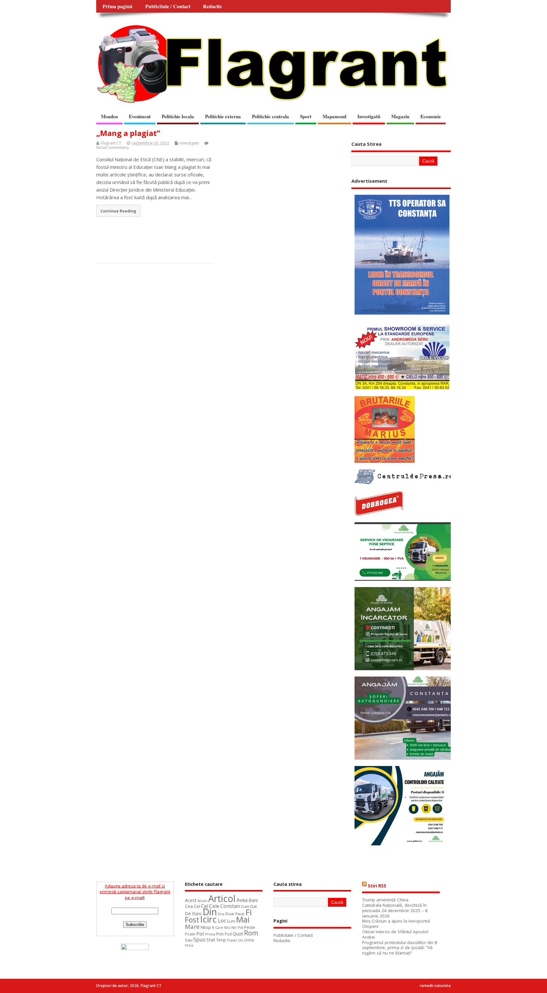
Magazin (400, 116)
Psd (228, 934)
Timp (221, 940)
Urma (249, 940)
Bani (253, 900)
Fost (192, 920)
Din (210, 911)
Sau (188, 940)
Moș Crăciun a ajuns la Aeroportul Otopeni (396, 923)
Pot (200, 933)
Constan (230, 906)
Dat (253, 906)
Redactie (212, 6)
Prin (220, 934)
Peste (249, 927)
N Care (217, 927)
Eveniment (140, 116)
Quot (238, 934)
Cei (197, 906)
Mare (192, 926)
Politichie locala (178, 116)
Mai (242, 919)
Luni (231, 921)
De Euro (193, 913)
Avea (242, 900)
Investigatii (368, 116)
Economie (430, 116)
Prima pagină (117, 6)
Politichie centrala (270, 116)
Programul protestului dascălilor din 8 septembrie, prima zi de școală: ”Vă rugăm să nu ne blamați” (399, 948)
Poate (190, 933)
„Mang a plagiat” (128, 133)
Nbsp (206, 927)
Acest (191, 900)
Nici (227, 927)
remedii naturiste (435, 985)
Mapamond (334, 116)
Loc (222, 920)
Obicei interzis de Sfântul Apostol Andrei (395, 934)
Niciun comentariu (112, 147)
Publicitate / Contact (167, 6)
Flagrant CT (111, 143)
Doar (230, 913)
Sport (305, 116)
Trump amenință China (385, 900)
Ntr (234, 927)
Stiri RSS (377, 886)
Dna (221, 914)
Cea (189, 906)
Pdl (240, 927)
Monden (109, 116)
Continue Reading (118, 210)
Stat (210, 940)
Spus (199, 939)
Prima (210, 934)
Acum (202, 900)
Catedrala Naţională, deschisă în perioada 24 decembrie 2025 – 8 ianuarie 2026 (395, 910)
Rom (251, 933)
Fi (248, 912)
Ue (240, 940)
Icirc (208, 919)
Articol (222, 898)
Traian (232, 940)
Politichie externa (223, 116)
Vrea (189, 945)
